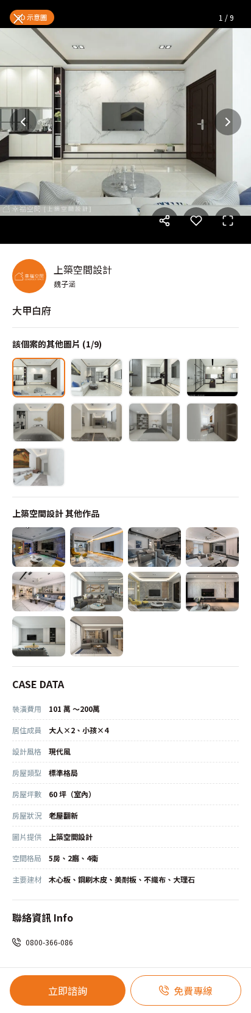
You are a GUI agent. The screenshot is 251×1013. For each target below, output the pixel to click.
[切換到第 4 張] (212, 377)
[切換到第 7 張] (154, 422)
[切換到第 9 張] (38, 467)
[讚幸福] (38, 636)
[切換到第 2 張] (96, 377)
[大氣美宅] (38, 591)
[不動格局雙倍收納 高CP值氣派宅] (212, 591)
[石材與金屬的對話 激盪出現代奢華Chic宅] (154, 591)
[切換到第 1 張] (38, 377)
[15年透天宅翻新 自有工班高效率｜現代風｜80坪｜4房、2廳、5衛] (154, 547)
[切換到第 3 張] (154, 377)
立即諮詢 (67, 990)
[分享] (164, 220)
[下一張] (227, 121)
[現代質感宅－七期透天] (212, 547)
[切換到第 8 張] (212, 422)
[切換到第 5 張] (38, 422)
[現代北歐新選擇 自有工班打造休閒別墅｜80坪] (96, 547)
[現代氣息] (96, 636)
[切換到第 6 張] (96, 422)
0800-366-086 (49, 942)
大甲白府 (31, 310)
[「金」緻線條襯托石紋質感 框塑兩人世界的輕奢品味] (96, 591)
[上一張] (23, 121)
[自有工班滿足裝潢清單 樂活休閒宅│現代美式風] (38, 547)
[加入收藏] (196, 220)
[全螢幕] (227, 220)
